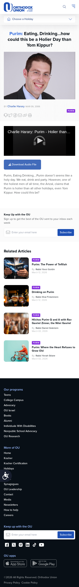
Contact (8, 494)
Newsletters (11, 505)
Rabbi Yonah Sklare (45, 355)
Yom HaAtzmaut (13, 120)
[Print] (30, 115)
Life (6, 474)
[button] (39, 140)
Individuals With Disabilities (20, 426)
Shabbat (11, 92)
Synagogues (11, 484)
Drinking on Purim (43, 292)
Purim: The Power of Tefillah (49, 264)
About (7, 479)
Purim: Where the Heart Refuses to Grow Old (53, 349)
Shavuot (11, 70)
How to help (11, 510)
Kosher (8, 458)
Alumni (8, 421)
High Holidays (15, 27)
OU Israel (9, 410)
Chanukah (13, 42)
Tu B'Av (11, 103)
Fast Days (13, 78)
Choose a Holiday (22, 19)
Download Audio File (23, 164)
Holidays (9, 469)
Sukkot (11, 34)
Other (10, 85)
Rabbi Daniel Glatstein (47, 328)
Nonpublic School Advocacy (20, 431)
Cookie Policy (29, 583)
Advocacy (9, 405)
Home (7, 453)
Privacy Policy (12, 583)
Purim (10, 49)
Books (7, 416)
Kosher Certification (15, 463)
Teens (7, 395)
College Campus (14, 400)
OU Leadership (13, 489)
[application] (39, 141)
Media (7, 500)
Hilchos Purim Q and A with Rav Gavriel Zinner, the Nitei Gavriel (52, 321)
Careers (8, 515)
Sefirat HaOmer (16, 63)
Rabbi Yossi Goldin (45, 269)
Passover (12, 56)
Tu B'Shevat (14, 111)
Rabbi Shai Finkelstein (47, 297)
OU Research (12, 436)
